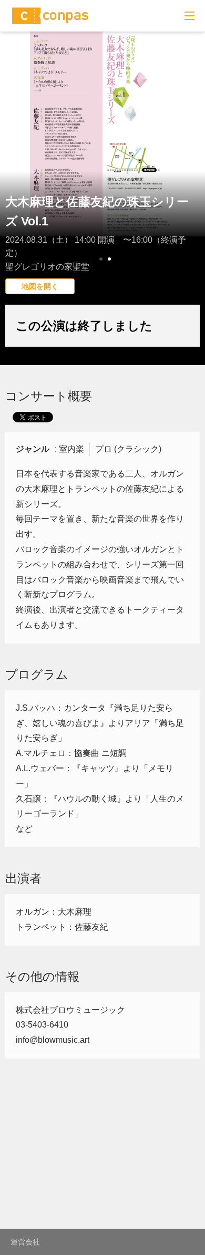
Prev (13, 170)
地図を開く (40, 286)
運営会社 (25, 1242)
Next (191, 170)
